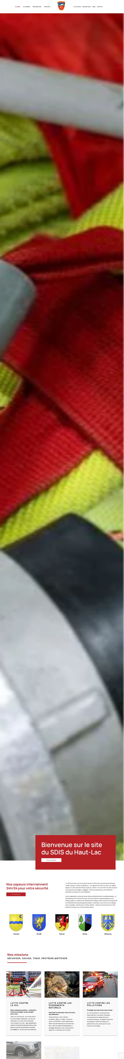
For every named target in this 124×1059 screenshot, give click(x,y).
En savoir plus (15, 894)
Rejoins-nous (86, 6)
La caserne (26, 6)
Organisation (37, 6)
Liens (93, 6)
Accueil (17, 6)
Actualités (77, 6)
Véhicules (47, 6)
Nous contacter (51, 860)
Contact (100, 6)
